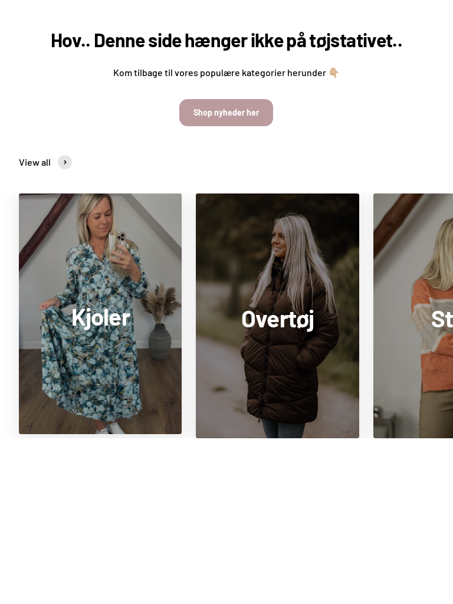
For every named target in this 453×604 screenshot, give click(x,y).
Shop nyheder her (226, 112)
